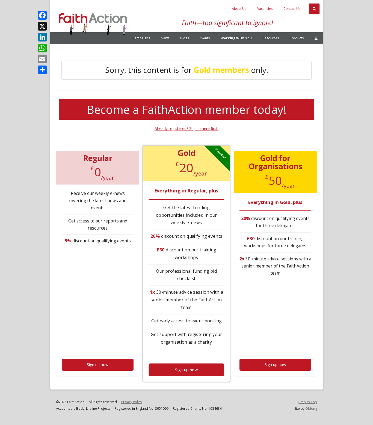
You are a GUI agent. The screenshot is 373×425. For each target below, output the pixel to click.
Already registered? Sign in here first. (186, 128)
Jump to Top (307, 402)
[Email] (42, 59)
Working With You (236, 38)
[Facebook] (42, 15)
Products (297, 38)
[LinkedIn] (42, 37)
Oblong (311, 408)
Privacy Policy (131, 402)
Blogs (184, 38)
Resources (271, 38)
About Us (239, 8)
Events (205, 38)
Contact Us (291, 8)
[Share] (42, 69)
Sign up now (97, 364)
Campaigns (141, 38)
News (165, 38)
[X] (42, 26)
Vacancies (265, 8)
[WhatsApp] (42, 48)
